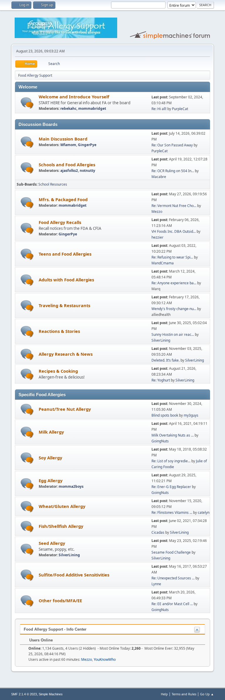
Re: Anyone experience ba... (173, 282)
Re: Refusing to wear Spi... (172, 257)
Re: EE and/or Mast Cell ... (172, 603)
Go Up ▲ (207, 694)
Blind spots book (164, 415)
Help (164, 694)
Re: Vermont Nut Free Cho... (173, 205)
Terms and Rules (184, 694)
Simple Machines (51, 694)
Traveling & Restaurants (64, 305)
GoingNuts (160, 441)
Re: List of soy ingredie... (170, 460)
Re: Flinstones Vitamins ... (171, 512)
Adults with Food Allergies (66, 280)
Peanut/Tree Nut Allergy (65, 409)
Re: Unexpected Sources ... (173, 578)
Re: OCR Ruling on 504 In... (172, 170)
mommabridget (92, 108)
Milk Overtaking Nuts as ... (172, 435)
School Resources (52, 184)
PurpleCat (180, 108)
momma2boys (71, 486)
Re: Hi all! (158, 108)
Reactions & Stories (59, 331)
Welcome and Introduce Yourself (74, 97)
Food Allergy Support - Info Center (55, 629)
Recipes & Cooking (58, 371)
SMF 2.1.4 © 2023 (24, 694)
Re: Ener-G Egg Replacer (171, 486)
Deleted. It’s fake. (165, 360)
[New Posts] (27, 102)
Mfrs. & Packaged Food (63, 199)
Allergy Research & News (66, 354)
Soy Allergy (50, 458)
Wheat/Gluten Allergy (62, 506)
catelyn (203, 512)
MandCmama (162, 263)
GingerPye (87, 144)
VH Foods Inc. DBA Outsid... (173, 231)
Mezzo (156, 211)
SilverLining (160, 340)
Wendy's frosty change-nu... (173, 308)
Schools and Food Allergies (67, 164)
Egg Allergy (50, 480)
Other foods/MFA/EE (60, 600)
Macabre (158, 176)
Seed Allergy (52, 543)
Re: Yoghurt (160, 380)
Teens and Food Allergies (65, 254)
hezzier (157, 237)
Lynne (156, 583)
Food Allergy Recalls (60, 222)
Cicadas (157, 532)
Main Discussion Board (63, 139)
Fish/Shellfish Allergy (61, 526)
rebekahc (68, 108)
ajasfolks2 (69, 170)
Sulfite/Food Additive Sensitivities (74, 575)
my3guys (191, 415)
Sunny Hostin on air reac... (172, 334)
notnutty (87, 170)
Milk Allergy (51, 432)
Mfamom (68, 144)
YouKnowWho (105, 659)
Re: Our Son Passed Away (172, 145)
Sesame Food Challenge (171, 552)
